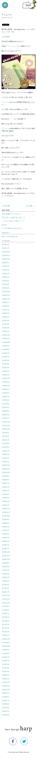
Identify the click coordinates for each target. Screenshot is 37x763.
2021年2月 (5, 458)
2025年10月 (6, 259)
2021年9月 (5, 433)
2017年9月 (5, 606)
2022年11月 (6, 382)
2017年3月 (5, 628)
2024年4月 (5, 320)
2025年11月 (6, 255)
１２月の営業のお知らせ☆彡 (12, 228)
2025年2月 (5, 284)
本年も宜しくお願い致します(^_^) (13, 217)
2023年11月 (6, 338)
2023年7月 (5, 353)
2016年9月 (5, 650)
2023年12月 (6, 335)
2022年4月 (5, 407)
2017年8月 (5, 610)
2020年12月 (6, 465)
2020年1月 (5, 505)
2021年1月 (5, 461)
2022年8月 (5, 393)
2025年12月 (6, 252)
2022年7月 (5, 396)
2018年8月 (5, 566)
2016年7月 (5, 657)
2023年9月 (5, 346)
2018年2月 (5, 588)
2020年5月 (5, 490)
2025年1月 (5, 288)
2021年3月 (5, 454)
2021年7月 (5, 440)
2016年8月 (5, 653)
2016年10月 (6, 646)
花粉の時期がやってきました (12, 214)
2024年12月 (6, 291)
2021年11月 (6, 425)
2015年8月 (5, 697)
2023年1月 (5, 375)
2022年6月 (5, 400)
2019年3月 (5, 541)
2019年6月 (5, 530)
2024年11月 (6, 295)
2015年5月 (5, 708)
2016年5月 (5, 664)
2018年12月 (6, 552)
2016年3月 (5, 671)
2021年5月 (5, 447)
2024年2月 (5, 328)
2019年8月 (5, 523)
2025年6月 (5, 270)
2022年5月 (5, 404)
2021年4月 (5, 451)
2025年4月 (5, 277)
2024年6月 (5, 313)
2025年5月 (5, 273)
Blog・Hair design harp (10, 236)
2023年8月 (5, 349)
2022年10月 (6, 386)
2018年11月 (6, 556)
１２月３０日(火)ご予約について (13, 221)
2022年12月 (6, 378)
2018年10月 (6, 559)
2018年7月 (5, 570)
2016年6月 (5, 660)
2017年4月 (5, 624)
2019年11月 (6, 512)
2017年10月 (6, 603)
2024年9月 (5, 302)
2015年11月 (6, 686)
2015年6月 (5, 704)
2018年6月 (5, 574)
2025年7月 (5, 266)
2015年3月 (5, 715)
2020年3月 (5, 498)
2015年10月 (6, 689)
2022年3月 (5, 411)
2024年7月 (5, 310)
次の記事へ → (30, 206)
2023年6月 (5, 357)
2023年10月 (6, 342)
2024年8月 (5, 306)
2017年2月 (5, 631)
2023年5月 (5, 360)
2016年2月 (5, 675)
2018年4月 (5, 581)
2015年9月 (5, 693)
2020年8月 (5, 480)
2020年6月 (5, 487)
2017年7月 (5, 613)
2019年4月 (5, 537)
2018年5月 (5, 577)
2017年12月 (6, 595)
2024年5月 (5, 317)
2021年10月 (6, 429)
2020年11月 (6, 469)
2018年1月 (5, 592)
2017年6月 (5, 617)
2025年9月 (5, 263)
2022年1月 (5, 418)
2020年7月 (5, 483)
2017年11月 (6, 599)
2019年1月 (5, 548)
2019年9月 (5, 519)
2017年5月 (5, 621)
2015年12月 (6, 682)
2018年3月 (5, 585)
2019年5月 (5, 534)
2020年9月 (5, 476)
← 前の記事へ (6, 206)
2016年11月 (6, 642)
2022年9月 (5, 389)
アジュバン (11, 46)
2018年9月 (5, 563)
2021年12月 (6, 422)
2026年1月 (5, 248)
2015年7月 (5, 700)
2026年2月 (5, 244)
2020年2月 (5, 501)
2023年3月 (5, 367)
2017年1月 (5, 635)
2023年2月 (5, 371)
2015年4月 (5, 711)
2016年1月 (5, 679)
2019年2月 (5, 545)
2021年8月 (5, 436)
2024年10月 (6, 299)
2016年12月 (6, 639)
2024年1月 (5, 331)
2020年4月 (5, 494)
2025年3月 (5, 281)
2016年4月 (5, 668)
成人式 (4, 225)
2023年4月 (5, 364)
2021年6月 (5, 443)
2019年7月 (5, 527)
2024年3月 (5, 324)
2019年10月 (6, 516)
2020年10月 (6, 472)
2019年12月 (6, 509)
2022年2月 (5, 414)
